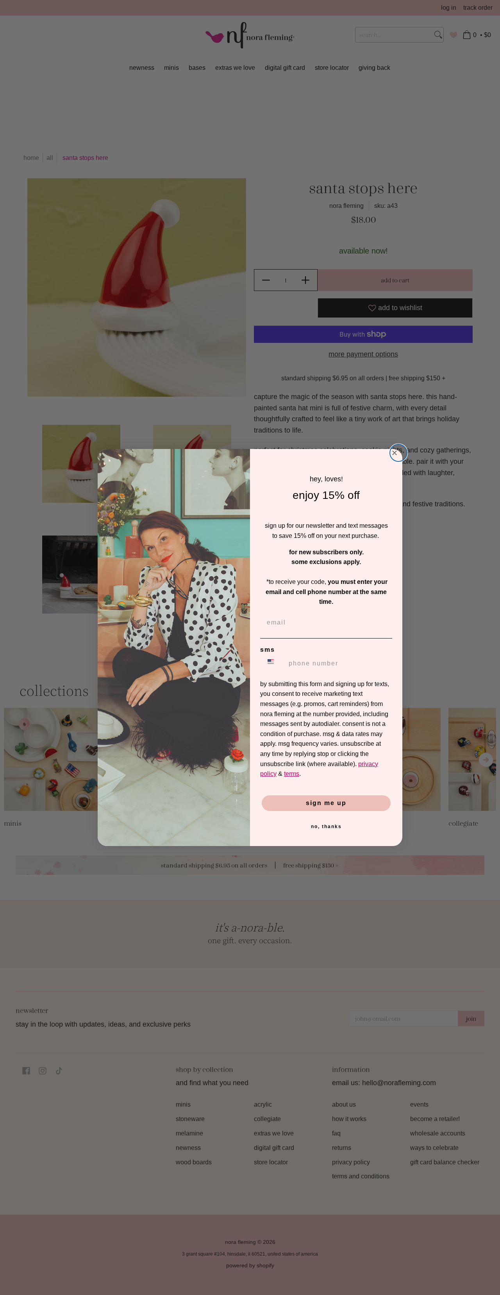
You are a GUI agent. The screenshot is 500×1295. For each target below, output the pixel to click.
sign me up (326, 803)
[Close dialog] (398, 452)
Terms (291, 773)
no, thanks (326, 826)
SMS (267, 649)
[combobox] (273, 663)
